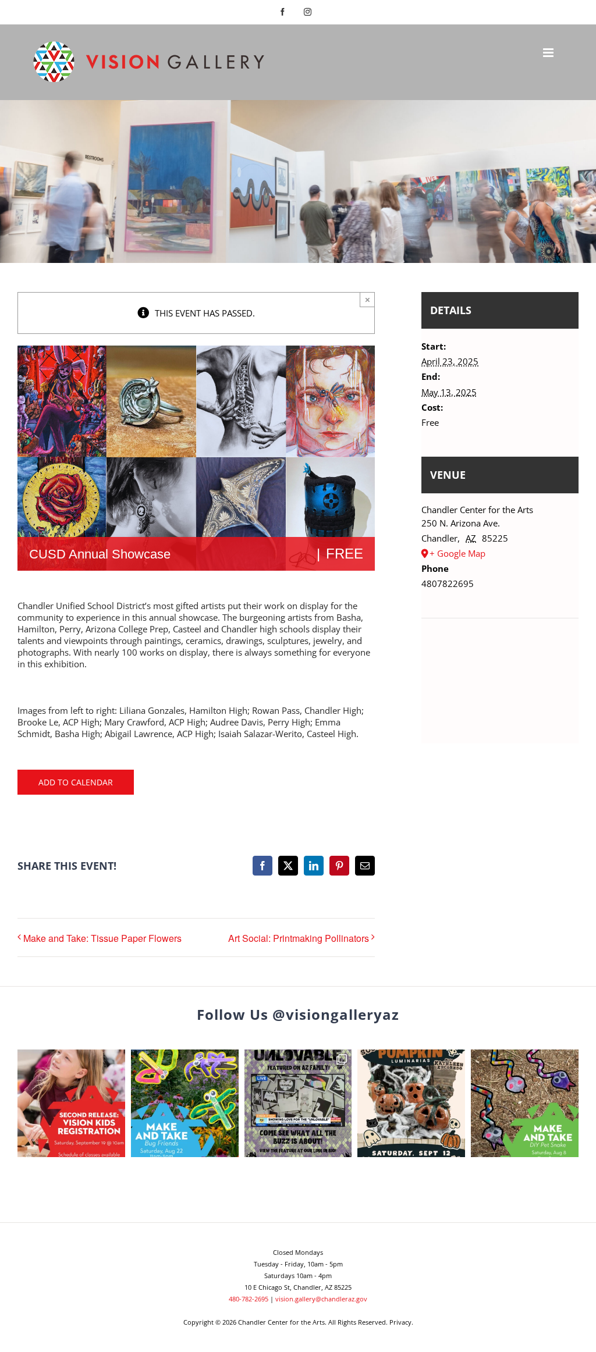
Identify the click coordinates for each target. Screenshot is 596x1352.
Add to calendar (75, 782)
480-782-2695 (248, 1298)
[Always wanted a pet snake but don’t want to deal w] (525, 1103)
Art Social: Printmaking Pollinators (298, 938)
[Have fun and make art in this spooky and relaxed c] (411, 1103)
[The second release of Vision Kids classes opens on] (71, 1103)
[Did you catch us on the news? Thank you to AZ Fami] (298, 1103)
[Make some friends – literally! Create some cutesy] (185, 1103)
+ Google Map (457, 553)
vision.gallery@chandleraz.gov (321, 1298)
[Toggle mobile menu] (549, 53)
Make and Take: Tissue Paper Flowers (102, 938)
